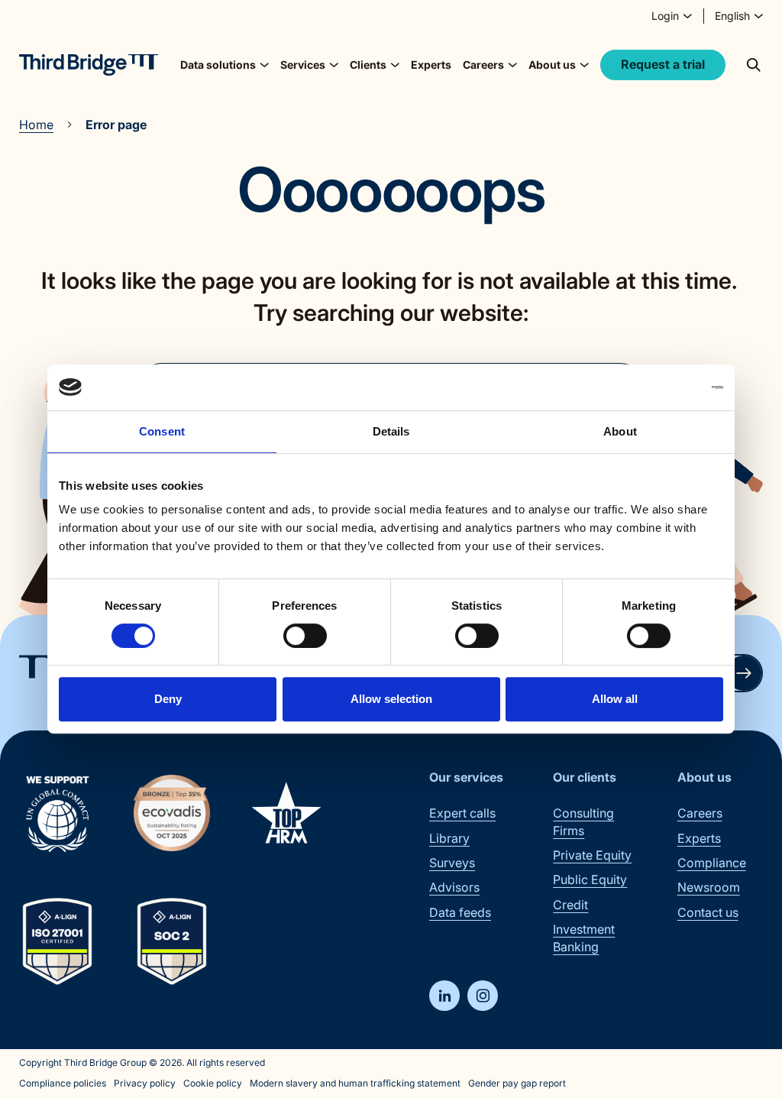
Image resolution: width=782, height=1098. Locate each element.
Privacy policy (145, 1083)
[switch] (305, 635)
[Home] (88, 65)
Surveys (452, 862)
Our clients (584, 777)
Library (449, 838)
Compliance (711, 862)
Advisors (454, 887)
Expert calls (462, 813)
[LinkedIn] (444, 995)
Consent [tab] (162, 431)
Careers (699, 813)
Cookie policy (212, 1083)
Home (36, 124)
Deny (168, 698)
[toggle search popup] (754, 65)
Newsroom (708, 887)
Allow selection (391, 698)
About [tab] (620, 431)
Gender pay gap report (517, 1083)
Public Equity (590, 879)
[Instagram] (482, 995)
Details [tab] (391, 431)
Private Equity (592, 855)
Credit (570, 904)
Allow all (615, 698)
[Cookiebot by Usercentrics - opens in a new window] (656, 387)
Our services (466, 777)
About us (704, 777)
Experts (431, 64)
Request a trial (663, 64)
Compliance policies (62, 1083)
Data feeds (460, 912)
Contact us (707, 912)
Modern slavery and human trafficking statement (355, 1083)
